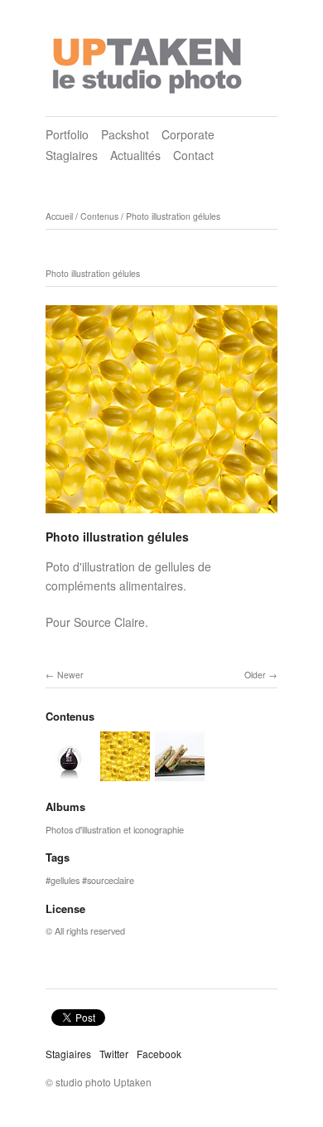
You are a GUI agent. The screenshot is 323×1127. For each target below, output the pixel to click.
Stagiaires (72, 155)
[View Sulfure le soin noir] (70, 773)
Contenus (99, 216)
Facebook (159, 1054)
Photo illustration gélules (173, 216)
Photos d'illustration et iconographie (115, 829)
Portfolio (67, 134)
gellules (65, 880)
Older (255, 674)
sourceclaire (110, 880)
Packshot (125, 134)
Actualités (135, 155)
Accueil (59, 216)
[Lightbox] (161, 516)
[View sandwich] (180, 773)
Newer (70, 674)
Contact (193, 155)
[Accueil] (149, 60)
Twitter (113, 1054)
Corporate (188, 134)
